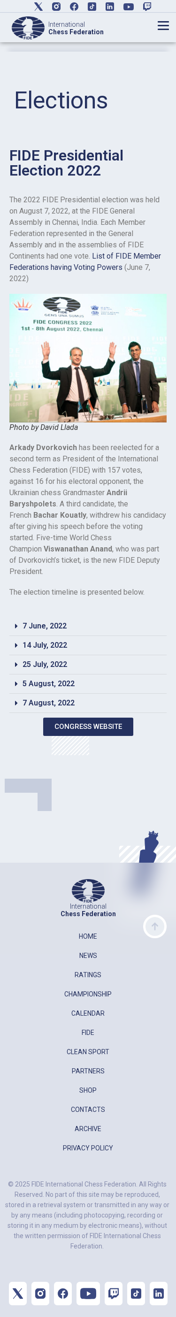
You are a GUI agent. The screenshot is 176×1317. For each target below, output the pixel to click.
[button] (88, 626)
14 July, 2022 (45, 645)
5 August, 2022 (49, 683)
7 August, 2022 (49, 702)
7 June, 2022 (45, 625)
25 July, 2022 (45, 664)
